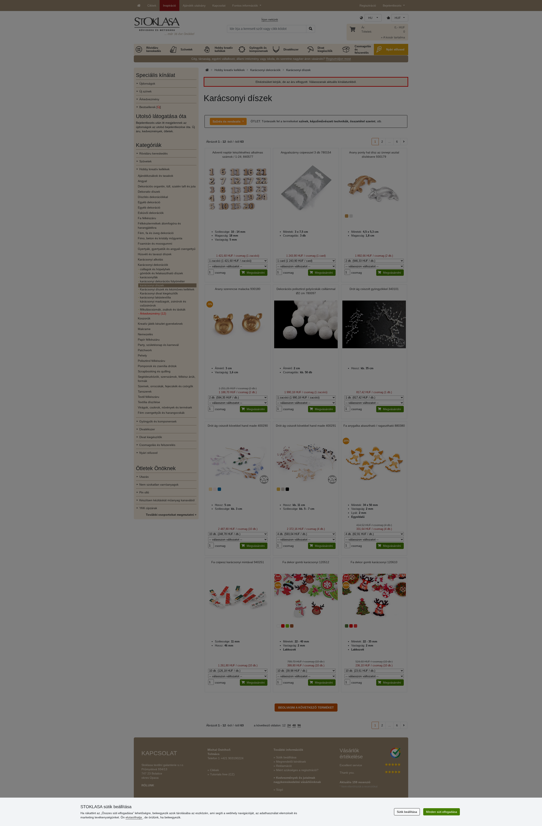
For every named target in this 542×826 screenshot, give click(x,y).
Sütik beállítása (407, 811)
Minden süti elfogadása (441, 811)
